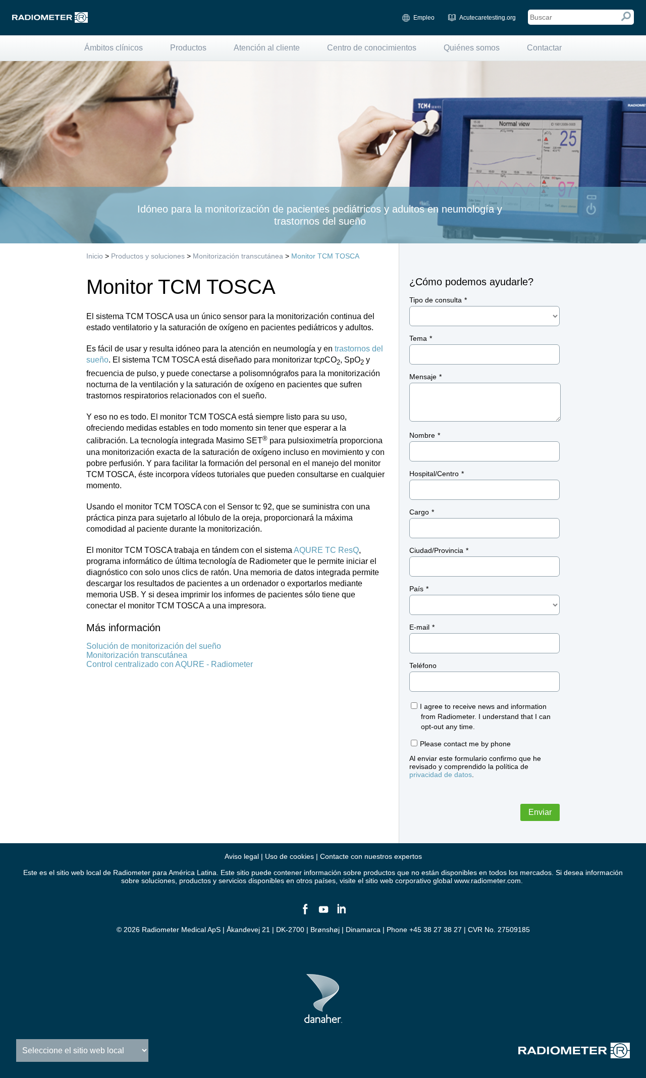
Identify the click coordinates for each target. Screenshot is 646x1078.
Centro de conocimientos (371, 47)
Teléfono (423, 665)
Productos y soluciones (148, 256)
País (416, 589)
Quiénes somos (472, 47)
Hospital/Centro (434, 474)
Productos (188, 47)
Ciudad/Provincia (436, 550)
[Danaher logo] (323, 1019)
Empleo (424, 17)
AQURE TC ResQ (326, 550)
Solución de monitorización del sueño (153, 646)
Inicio (94, 256)
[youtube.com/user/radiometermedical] (323, 913)
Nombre (422, 435)
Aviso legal (242, 856)
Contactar (544, 47)
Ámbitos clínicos (113, 47)
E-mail (419, 627)
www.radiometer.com (487, 881)
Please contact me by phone (465, 744)
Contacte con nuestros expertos (371, 856)
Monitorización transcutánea (238, 256)
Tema (418, 338)
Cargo (419, 512)
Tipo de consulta (435, 300)
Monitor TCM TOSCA (325, 256)
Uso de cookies (289, 856)
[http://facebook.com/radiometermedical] (305, 913)
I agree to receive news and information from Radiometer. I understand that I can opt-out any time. (485, 716)
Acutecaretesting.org (487, 17)
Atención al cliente (267, 47)
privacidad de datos (440, 775)
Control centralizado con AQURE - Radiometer (169, 664)
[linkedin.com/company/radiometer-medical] (341, 913)
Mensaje (423, 377)
